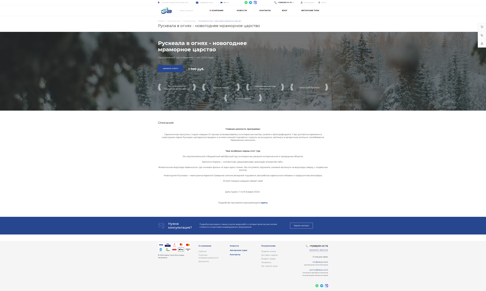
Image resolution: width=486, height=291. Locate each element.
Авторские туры (238, 250)
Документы (203, 261)
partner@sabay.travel (318, 270)
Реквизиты (266, 262)
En (228, 2)
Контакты (235, 254)
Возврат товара (268, 259)
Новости (234, 246)
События (202, 251)
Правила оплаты (268, 251)
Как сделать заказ (269, 266)
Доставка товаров (269, 255)
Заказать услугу (170, 68)
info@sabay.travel (206, 2)
